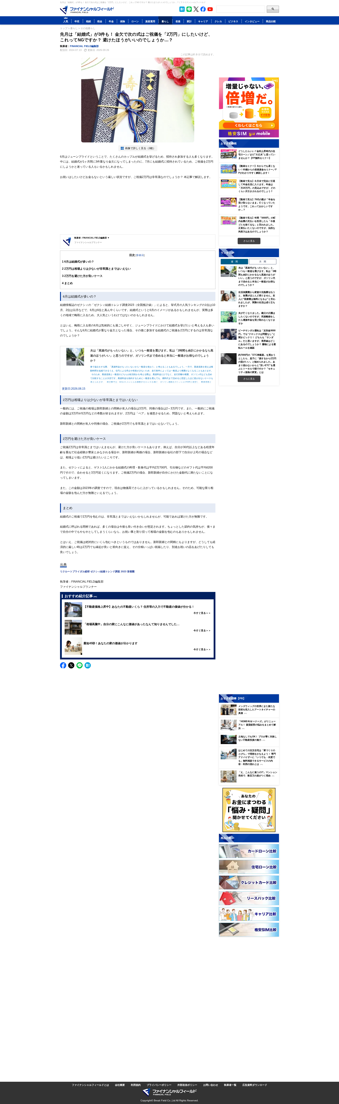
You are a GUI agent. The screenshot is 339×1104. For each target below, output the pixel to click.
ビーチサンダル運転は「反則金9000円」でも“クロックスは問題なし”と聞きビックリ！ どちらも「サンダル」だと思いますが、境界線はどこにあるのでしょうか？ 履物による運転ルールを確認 (257, 339)
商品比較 (271, 21)
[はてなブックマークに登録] (88, 665)
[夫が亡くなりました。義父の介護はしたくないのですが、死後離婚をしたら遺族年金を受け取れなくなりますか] (229, 316)
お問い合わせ (210, 1085)
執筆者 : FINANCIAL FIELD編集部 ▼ (91, 238)
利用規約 (136, 1085)
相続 (88, 21)
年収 (77, 21)
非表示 (140, 255)
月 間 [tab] (262, 261)
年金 (111, 21)
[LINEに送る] (79, 665)
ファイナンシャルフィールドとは (90, 1085)
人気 (65, 21)
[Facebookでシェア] (63, 665)
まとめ (67, 283)
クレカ (218, 21)
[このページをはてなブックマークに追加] (182, 9)
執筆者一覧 (230, 1085)
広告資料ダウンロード (254, 1085)
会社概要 (120, 1085)
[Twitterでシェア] (71, 665)
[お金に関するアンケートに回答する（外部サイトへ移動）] (249, 810)
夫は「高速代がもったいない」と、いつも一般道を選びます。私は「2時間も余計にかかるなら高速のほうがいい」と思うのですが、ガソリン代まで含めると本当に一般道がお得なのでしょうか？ (257, 276)
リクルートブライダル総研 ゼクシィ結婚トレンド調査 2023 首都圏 (97, 571)
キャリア (203, 21)
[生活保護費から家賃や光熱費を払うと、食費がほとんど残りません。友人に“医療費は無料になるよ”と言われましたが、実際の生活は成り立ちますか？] (229, 295)
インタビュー (252, 21)
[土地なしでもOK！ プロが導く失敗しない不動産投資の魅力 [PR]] (250, 743)
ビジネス (233, 21)
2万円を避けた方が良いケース (82, 275)
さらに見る (249, 241)
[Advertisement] (137, 207)
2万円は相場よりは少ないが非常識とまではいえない (96, 268)
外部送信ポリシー (187, 1085)
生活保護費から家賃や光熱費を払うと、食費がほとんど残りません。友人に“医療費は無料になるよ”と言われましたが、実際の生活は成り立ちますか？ (256, 299)
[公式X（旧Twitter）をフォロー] (196, 9)
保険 (122, 21)
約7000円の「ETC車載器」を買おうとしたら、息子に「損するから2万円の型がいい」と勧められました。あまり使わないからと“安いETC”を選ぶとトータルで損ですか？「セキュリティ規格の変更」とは (257, 363)
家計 (189, 21)
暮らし (165, 21)
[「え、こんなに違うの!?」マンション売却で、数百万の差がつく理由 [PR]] (250, 781)
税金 (99, 21)
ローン (135, 21)
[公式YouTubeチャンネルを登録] (210, 9)
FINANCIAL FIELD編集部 (84, 46)
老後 (178, 21)
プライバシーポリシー (159, 1085)
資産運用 (150, 21)
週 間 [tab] (234, 261)
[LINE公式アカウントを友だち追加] (189, 9)
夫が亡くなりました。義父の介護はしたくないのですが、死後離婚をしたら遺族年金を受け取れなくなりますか (256, 318)
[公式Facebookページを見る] (203, 9)
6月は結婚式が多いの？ (78, 261)
